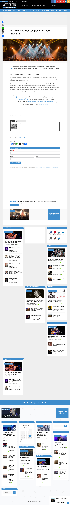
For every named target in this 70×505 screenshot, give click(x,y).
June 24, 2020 (43, 104)
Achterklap (24, 10)
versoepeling (29, 203)
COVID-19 (35, 201)
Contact (40, 501)
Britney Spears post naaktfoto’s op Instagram (45, 445)
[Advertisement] (35, 185)
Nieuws (28, 26)
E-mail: (37, 156)
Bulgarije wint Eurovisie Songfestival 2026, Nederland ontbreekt (11, 446)
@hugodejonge (23, 99)
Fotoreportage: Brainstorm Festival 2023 (62, 472)
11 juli (18, 201)
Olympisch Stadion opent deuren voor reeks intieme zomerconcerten (61, 500)
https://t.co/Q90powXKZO (45, 101)
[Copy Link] (3, 25)
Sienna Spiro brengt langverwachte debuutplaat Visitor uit (59, 344)
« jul (21, 441)
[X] (3, 30)
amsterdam (11, 1)
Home (24, 26)
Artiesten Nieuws (14, 244)
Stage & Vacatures (45, 10)
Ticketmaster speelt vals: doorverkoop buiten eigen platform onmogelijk (36, 317)
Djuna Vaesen (57, 262)
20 (26, 435)
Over (13, 121)
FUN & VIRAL (46, 6)
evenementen (40, 201)
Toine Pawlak (63, 447)
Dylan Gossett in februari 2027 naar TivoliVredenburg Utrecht (15, 249)
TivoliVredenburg (23, 1)
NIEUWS (28, 6)
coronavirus (30, 201)
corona (21, 201)
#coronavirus (31, 101)
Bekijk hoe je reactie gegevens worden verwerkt (47, 167)
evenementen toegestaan (49, 201)
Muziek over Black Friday (58, 278)
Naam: (11, 156)
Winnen (52, 10)
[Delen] (3, 36)
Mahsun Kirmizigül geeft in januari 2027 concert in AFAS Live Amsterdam (15, 272)
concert (17, 1)
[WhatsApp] (3, 27)
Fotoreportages (16, 10)
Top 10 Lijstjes (35, 10)
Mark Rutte (18, 203)
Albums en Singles (52, 291)
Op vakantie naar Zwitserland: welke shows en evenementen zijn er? (11, 477)
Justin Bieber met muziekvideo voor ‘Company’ (11, 416)
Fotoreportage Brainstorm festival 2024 (59, 444)
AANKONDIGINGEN (37, 6)
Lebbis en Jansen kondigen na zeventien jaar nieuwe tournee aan (28, 471)
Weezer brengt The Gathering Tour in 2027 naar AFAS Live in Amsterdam (15, 280)
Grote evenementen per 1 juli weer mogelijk (39, 26)
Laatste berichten (21, 121)
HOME (23, 6)
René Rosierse (57, 310)
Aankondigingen (8, 232)
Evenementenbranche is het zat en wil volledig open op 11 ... (19, 217)
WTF (30, 10)
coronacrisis (25, 201)
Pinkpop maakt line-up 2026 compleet (11, 466)
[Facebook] (3, 22)
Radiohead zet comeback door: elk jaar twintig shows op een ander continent (34, 301)
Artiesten (65, 10)
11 (23, 433)
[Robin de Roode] (14, 129)
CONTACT (54, 6)
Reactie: (12, 150)
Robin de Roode (20, 36)
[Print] (3, 33)
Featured (57, 436)
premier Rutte (24, 203)
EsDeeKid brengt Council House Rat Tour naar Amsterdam (14, 265)
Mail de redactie (21, 137)
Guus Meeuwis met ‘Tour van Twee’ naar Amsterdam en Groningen (37, 309)
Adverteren (58, 10)
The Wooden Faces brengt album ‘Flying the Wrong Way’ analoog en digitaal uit (59, 308)
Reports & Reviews (7, 10)
